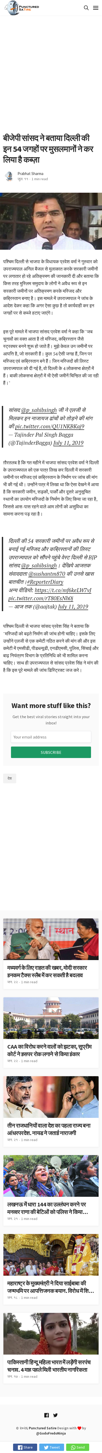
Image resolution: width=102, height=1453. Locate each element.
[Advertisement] (51, 74)
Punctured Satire (42, 1428)
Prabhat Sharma (30, 173)
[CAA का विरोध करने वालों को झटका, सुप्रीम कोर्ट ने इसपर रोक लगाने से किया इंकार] (51, 1032)
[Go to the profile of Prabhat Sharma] (9, 176)
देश (10, 778)
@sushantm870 (46, 573)
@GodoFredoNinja (51, 1433)
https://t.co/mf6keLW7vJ (63, 590)
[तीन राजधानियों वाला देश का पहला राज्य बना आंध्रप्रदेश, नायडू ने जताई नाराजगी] (51, 1111)
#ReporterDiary (45, 581)
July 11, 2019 (68, 442)
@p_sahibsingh (39, 410)
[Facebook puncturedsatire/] (46, 1415)
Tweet (54, 1447)
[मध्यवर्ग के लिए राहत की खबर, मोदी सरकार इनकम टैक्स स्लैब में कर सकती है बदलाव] (51, 953)
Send (80, 1447)
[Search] (85, 8)
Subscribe (51, 752)
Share (28, 1447)
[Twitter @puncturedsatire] (55, 1415)
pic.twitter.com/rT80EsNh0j (40, 598)
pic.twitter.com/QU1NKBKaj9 (49, 426)
